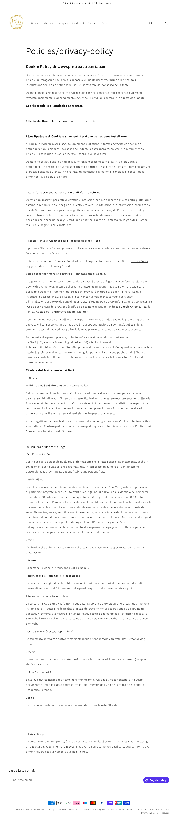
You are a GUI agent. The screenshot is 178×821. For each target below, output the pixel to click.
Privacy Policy (139, 261)
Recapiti (165, 813)
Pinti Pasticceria (28, 809)
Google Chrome (130, 306)
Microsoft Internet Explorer (70, 311)
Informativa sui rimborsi (69, 809)
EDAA (33, 342)
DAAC (48, 347)
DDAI (68, 347)
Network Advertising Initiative (62, 342)
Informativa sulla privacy (95, 809)
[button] (151, 23)
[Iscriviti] (67, 780)
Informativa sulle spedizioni (156, 809)
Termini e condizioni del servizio (125, 809)
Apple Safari (43, 311)
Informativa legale (149, 813)
